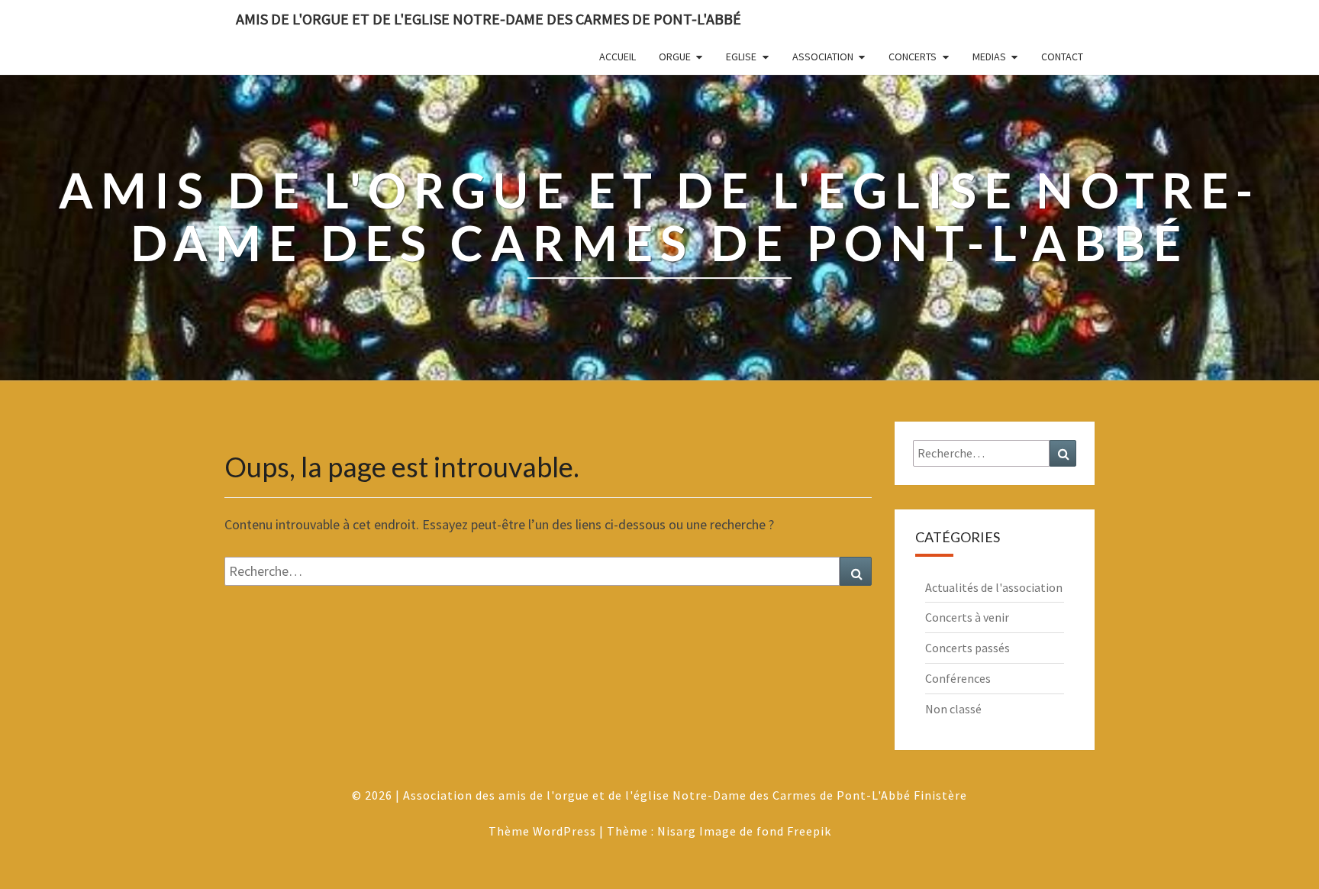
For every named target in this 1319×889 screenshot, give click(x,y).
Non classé (953, 708)
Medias (989, 56)
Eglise (741, 56)
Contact (1062, 56)
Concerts (912, 56)
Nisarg (676, 831)
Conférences (958, 678)
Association (822, 56)
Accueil (617, 56)
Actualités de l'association (994, 587)
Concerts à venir (967, 617)
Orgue (675, 56)
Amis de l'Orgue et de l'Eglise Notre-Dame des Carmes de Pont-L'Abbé (488, 18)
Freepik (809, 831)
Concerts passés (967, 647)
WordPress (564, 831)
